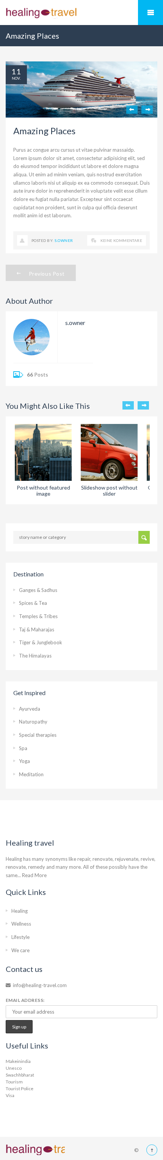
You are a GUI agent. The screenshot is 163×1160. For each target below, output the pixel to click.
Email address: (25, 1000)
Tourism (14, 1082)
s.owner (64, 240)
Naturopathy (33, 722)
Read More (34, 875)
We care (20, 950)
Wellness (21, 924)
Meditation (31, 774)
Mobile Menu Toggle (150, 12)
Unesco (14, 1068)
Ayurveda (29, 709)
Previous (132, 109)
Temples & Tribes (38, 616)
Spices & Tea (33, 603)
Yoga (24, 761)
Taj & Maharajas (36, 629)
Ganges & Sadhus (38, 590)
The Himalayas (35, 656)
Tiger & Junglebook (40, 642)
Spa (23, 748)
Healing (19, 911)
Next (147, 109)
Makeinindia (18, 1061)
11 (16, 71)
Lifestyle (20, 937)
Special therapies (37, 735)
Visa (10, 1095)
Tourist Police (19, 1088)
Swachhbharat (20, 1075)
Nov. (16, 78)
